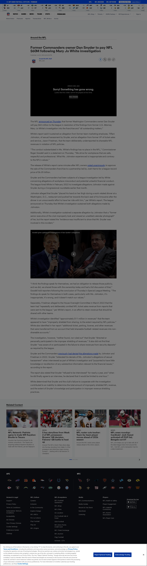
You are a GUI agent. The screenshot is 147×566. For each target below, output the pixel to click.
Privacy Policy (72, 549)
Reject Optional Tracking (103, 555)
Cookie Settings (23, 564)
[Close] (143, 554)
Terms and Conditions (10, 549)
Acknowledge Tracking (122, 555)
